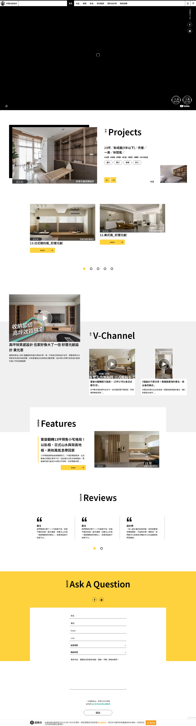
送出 (98, 712)
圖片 (108, 162)
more (42, 250)
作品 (77, 3)
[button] (84, 269)
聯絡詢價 (123, 3)
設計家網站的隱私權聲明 (100, 704)
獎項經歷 (100, 3)
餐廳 (119, 157)
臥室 (125, 157)
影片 (137, 162)
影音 (91, 3)
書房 (131, 157)
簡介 (118, 162)
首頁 (70, 3)
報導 (84, 3)
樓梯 (136, 157)
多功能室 (144, 157)
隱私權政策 (101, 722)
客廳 (113, 157)
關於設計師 (112, 3)
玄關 (107, 157)
